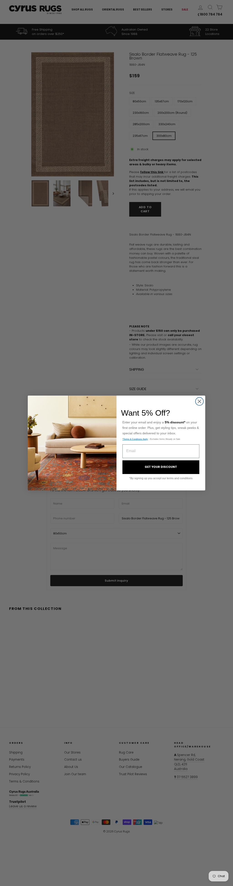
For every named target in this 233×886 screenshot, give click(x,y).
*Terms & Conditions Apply (135, 439)
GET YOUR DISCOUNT (161, 467)
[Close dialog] (199, 401)
